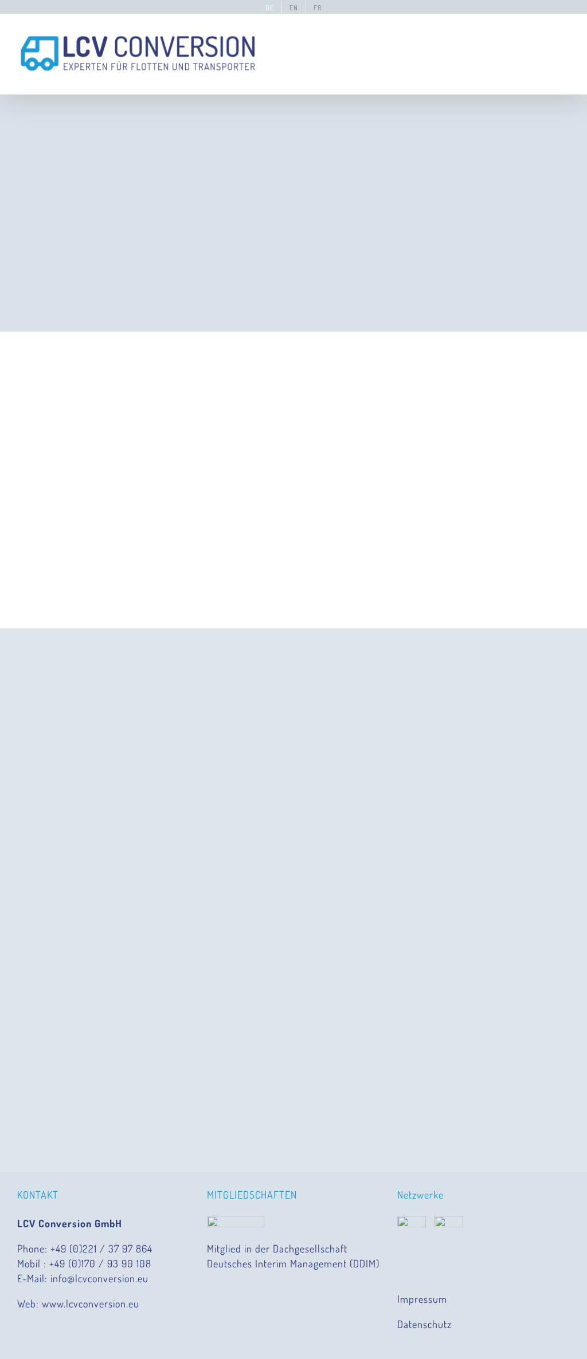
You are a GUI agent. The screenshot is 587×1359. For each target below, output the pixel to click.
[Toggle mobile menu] (565, 39)
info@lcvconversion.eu (99, 1278)
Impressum (422, 1299)
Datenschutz (424, 1324)
